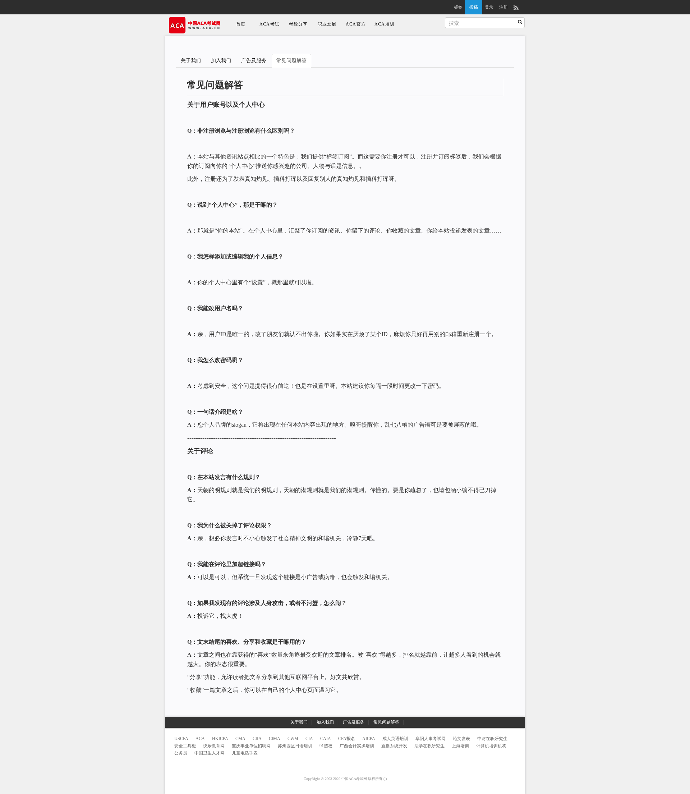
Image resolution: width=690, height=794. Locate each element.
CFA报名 (346, 738)
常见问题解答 (291, 60)
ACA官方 (356, 24)
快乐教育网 (214, 745)
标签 (458, 7)
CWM (293, 738)
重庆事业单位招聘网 (251, 745)
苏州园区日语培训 (295, 745)
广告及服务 (253, 60)
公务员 (180, 753)
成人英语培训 (395, 738)
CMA (240, 738)
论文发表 (461, 738)
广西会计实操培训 (357, 745)
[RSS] (516, 7)
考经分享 (298, 24)
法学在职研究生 (429, 745)
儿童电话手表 (245, 753)
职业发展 (327, 24)
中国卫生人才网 (209, 753)
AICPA (368, 738)
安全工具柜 (185, 745)
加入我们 (221, 60)
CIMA (274, 738)
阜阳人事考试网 (430, 738)
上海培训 (460, 745)
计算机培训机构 (491, 745)
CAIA (325, 738)
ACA (200, 738)
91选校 (325, 745)
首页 (240, 24)
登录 (489, 7)
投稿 (473, 7)
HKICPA (220, 738)
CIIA (257, 738)
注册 (503, 7)
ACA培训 (384, 24)
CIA (309, 738)
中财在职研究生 (492, 738)
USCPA (181, 738)
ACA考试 (269, 24)
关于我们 (191, 60)
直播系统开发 (394, 745)
